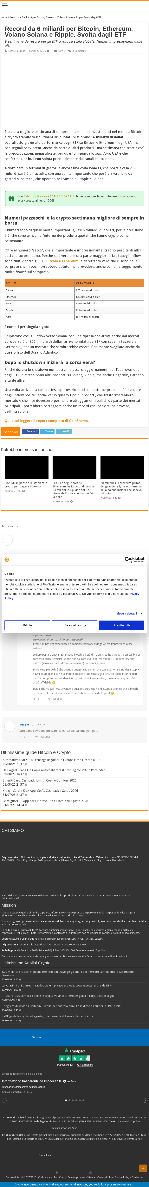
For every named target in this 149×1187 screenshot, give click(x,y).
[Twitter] (65, 1172)
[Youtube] (78, 1172)
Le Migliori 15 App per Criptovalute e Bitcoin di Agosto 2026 (45, 801)
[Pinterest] (69, 1172)
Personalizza (72, 625)
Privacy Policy (105, 1177)
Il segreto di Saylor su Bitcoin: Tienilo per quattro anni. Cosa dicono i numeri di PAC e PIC (61, 1006)
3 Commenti (79, 50)
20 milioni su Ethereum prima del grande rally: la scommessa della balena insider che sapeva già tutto (121, 488)
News (61, 50)
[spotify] (86, 1172)
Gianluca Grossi (17, 50)
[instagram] (82, 1172)
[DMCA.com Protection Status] (81, 1155)
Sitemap (91, 1177)
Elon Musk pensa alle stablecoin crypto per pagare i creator (26, 484)
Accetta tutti (121, 625)
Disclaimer (137, 1177)
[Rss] (57, 1172)
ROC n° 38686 (47, 1138)
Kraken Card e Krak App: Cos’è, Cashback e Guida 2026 (40, 791)
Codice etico (45, 1177)
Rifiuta (27, 625)
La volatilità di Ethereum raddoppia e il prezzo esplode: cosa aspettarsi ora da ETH (57, 985)
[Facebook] (61, 1172)
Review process (76, 1177)
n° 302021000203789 (20, 1121)
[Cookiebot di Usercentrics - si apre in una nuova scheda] (128, 560)
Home (4, 17)
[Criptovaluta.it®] (74, 6)
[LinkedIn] (74, 1172)
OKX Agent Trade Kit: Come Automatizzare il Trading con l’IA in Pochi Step (54, 770)
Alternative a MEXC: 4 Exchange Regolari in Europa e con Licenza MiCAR (52, 760)
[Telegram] (92, 1172)
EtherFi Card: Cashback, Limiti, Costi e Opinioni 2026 (39, 780)
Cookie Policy (122, 1177)
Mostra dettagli (126, 613)
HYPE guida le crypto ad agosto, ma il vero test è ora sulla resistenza (47, 1016)
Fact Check (60, 1177)
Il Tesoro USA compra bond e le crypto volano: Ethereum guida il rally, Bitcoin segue (58, 996)
